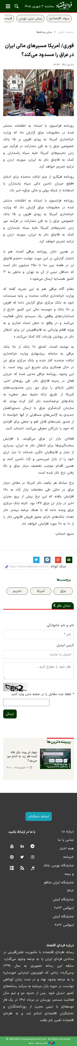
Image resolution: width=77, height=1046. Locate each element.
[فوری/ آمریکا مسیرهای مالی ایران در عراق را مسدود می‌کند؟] (38, 92)
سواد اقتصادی (59, 18)
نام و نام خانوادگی (60, 625)
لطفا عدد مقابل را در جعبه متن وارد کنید (42, 694)
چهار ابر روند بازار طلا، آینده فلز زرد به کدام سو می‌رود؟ (22, 756)
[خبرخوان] (22, 868)
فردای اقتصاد (38, 6)
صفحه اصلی (66, 32)
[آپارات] (11, 857)
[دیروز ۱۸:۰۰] (55, 759)
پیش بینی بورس (30, 18)
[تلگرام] (32, 846)
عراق (63, 591)
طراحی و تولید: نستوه (38, 1043)
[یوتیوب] (11, 846)
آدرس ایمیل (65, 645)
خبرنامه (68, 857)
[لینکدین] (22, 846)
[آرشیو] (11, 868)
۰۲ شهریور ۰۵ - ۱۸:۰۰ (17, 767)
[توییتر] (22, 857)
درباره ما (68, 831)
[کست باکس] (32, 868)
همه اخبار (66, 848)
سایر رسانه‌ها (44, 32)
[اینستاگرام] (32, 857)
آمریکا (41, 591)
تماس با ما (66, 840)
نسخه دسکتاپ (38, 816)
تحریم (17, 591)
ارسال (10, 714)
